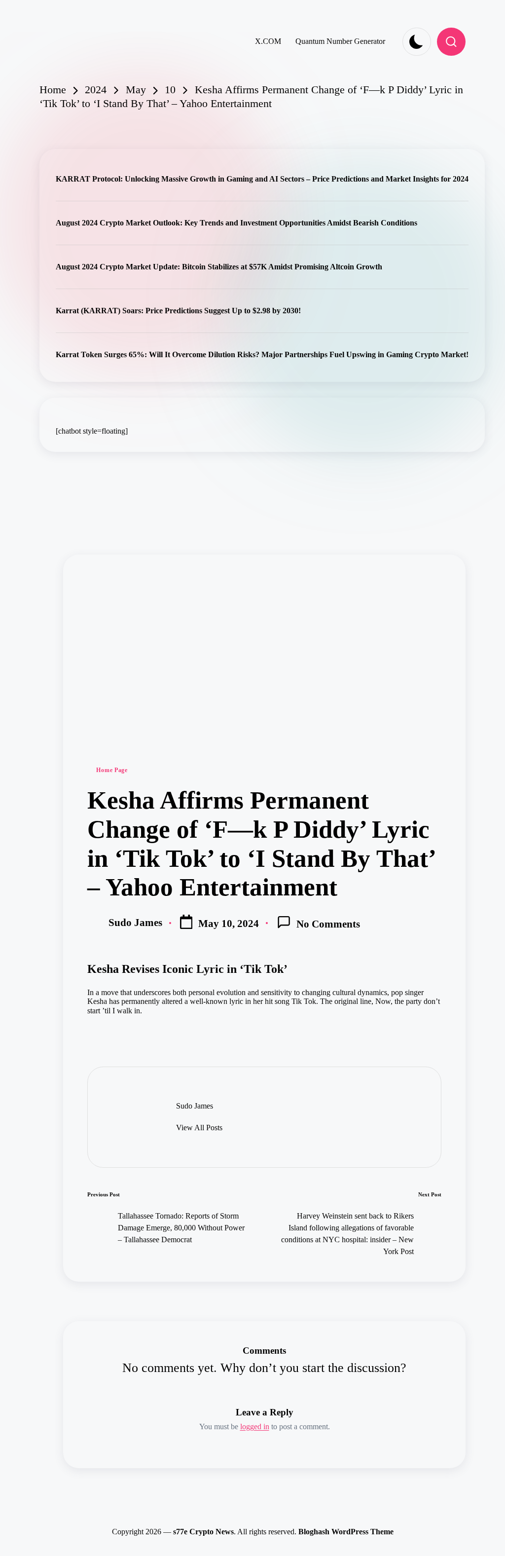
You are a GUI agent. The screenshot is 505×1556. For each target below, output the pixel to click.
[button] (199, 1127)
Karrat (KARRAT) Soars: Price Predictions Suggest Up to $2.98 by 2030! (178, 310)
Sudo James (194, 1106)
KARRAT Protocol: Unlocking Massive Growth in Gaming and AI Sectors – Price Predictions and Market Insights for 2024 (262, 179)
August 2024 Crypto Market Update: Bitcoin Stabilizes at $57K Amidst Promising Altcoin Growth (219, 266)
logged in (254, 1426)
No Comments (328, 923)
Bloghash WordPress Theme (346, 1531)
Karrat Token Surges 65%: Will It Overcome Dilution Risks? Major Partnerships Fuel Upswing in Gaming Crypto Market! (262, 354)
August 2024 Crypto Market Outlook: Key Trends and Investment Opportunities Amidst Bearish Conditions (236, 223)
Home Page (111, 770)
